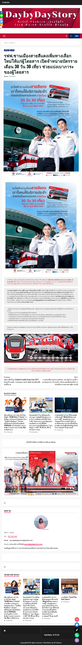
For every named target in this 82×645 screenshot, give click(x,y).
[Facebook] (1, 12)
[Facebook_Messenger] (77, 624)
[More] (1, 24)
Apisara (6, 76)
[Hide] (1, 28)
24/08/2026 (59, 430)
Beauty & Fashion (67, 589)
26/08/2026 (34, 432)
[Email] (77, 619)
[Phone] (77, 635)
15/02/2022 (12, 76)
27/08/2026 (9, 432)
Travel (12, 50)
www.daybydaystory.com (33, 544)
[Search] (66, 36)
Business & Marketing (11, 407)
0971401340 (12, 536)
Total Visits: (48, 635)
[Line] (1, 15)
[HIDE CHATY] (77, 640)
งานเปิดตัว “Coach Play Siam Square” (69, 587)
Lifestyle (33, 410)
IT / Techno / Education (12, 410)
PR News (7, 50)
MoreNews (47, 643)
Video (76, 36)
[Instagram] (1, 18)
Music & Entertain (61, 410)
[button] (4, 36)
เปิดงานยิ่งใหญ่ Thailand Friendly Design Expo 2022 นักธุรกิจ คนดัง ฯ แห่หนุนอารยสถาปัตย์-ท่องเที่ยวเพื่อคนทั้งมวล (22, 381)
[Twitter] (1, 21)
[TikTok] (77, 630)
